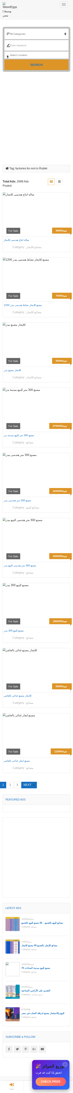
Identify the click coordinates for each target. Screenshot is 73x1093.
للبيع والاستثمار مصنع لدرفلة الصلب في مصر (42, 1013)
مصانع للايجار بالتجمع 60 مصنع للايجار (39, 945)
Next (27, 784)
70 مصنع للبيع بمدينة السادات (35, 968)
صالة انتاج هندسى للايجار (16, 240)
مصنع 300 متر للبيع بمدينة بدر (19, 435)
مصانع (29, 442)
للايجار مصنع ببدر (12, 370)
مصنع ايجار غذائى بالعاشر (17, 760)
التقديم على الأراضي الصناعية (35, 990)
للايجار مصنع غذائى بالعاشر (17, 695)
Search (36, 64)
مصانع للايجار (34, 247)
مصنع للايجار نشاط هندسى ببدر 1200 (23, 305)
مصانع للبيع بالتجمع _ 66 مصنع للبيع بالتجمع (42, 923)
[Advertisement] (36, 117)
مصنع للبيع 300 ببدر (14, 630)
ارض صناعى (36, 994)
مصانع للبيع (32, 507)
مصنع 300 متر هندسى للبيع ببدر (20, 565)
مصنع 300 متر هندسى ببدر (17, 500)
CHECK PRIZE (51, 1081)
